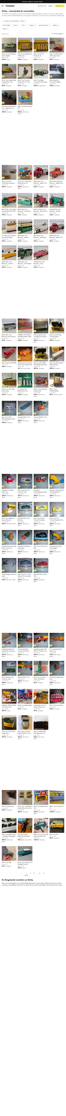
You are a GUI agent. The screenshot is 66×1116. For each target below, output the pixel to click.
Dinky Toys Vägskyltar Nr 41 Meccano (25, 54)
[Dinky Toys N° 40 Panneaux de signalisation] (41, 45)
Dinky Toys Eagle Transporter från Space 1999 (40, 81)
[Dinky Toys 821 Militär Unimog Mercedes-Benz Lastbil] (41, 354)
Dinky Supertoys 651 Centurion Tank (24, 491)
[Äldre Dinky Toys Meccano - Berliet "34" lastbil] (41, 172)
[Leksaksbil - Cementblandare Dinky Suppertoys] (41, 481)
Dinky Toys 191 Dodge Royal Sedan (8, 390)
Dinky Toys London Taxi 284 (40, 547)
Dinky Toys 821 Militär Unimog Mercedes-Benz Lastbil (41, 364)
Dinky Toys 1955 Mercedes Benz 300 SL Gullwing (8, 418)
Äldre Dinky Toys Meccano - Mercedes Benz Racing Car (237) (40, 236)
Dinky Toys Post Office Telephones (8, 732)
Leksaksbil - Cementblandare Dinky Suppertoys (40, 491)
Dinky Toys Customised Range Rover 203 (24, 182)
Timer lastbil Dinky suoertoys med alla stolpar (23, 650)
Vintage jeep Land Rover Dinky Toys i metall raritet (25, 363)
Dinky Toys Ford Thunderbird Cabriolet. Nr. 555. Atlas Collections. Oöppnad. (8, 182)
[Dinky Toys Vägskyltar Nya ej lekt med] (9, 509)
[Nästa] (43, 873)
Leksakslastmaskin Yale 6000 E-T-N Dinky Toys (40, 650)
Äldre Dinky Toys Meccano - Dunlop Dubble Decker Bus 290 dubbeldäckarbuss (24, 236)
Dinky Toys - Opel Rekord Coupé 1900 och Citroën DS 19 (25, 807)
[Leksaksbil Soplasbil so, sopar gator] (25, 537)
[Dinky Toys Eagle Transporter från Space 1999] (41, 71)
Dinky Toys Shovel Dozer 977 (25, 107)
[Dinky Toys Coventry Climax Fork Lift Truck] (25, 71)
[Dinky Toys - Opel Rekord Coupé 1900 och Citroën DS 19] (25, 797)
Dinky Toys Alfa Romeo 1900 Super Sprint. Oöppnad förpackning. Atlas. (56, 55)
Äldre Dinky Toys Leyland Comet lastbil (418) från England (9, 210)
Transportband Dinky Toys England (56, 547)
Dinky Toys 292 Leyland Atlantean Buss (56, 363)
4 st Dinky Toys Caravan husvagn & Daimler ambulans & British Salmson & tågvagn (9, 236)
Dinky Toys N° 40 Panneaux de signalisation (39, 55)
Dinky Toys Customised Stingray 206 (40, 390)
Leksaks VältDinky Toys (40, 417)
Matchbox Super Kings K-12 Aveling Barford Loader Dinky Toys (57, 491)
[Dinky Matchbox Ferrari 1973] (41, 565)
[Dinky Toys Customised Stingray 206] (41, 380)
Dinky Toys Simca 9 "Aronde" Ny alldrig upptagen (39, 519)
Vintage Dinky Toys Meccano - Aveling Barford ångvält (55, 210)
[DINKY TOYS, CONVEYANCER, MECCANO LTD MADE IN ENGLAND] (57, 380)
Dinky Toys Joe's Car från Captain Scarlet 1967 (41, 835)
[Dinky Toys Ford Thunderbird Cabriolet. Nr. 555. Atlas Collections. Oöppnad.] (9, 172)
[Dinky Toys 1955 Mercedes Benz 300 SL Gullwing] (9, 408)
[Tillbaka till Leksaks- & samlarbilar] (2, 21)
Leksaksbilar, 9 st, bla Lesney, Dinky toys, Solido (40, 706)
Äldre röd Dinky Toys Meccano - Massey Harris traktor (41, 210)
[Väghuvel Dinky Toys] (25, 668)
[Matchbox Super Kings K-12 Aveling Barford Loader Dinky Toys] (57, 481)
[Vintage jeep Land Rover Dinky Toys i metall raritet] (25, 354)
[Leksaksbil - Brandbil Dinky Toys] (9, 481)
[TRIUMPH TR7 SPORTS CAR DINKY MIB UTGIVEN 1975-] (25, 326)
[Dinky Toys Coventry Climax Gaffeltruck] (41, 668)
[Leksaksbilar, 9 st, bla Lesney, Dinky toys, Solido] (41, 696)
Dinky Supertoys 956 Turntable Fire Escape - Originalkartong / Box (40, 336)
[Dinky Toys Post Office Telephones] (9, 722)
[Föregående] (22, 873)
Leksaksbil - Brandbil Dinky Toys (7, 491)
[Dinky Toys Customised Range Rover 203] (25, 172)
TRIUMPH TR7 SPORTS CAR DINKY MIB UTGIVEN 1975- (25, 336)
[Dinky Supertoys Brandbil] (9, 354)
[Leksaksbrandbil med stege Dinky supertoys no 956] (9, 640)
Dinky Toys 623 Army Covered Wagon (55, 335)
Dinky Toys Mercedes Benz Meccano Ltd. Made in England (40, 732)
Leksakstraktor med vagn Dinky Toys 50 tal (9, 547)
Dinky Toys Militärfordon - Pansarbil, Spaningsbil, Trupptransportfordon (9, 835)
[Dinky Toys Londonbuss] (57, 696)
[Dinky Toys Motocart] (9, 797)
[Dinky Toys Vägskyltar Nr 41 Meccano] (25, 45)
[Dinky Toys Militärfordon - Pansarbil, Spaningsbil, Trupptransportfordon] (9, 825)
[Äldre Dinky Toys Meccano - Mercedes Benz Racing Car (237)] (41, 226)
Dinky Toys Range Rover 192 (41, 807)
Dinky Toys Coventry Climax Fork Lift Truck (24, 81)
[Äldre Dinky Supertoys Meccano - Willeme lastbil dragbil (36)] (57, 172)
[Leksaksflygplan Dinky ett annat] (9, 565)
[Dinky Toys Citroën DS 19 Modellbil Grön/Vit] (25, 853)
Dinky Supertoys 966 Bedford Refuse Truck (24, 732)
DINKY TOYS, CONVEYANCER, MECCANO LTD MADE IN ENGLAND (56, 390)
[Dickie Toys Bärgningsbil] (25, 696)
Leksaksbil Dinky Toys (24, 417)
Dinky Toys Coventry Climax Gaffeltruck (40, 678)
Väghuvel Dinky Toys (24, 677)
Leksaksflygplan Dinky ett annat (9, 575)
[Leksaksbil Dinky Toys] (25, 408)
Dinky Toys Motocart (8, 806)
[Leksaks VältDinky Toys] (41, 408)
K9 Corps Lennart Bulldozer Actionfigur (24, 835)
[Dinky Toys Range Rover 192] (41, 797)
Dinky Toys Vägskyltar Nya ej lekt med (8, 519)
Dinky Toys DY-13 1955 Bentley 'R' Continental (24, 575)
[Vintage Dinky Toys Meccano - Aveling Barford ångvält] (57, 200)
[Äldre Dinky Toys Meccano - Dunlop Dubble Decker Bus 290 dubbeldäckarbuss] (25, 226)
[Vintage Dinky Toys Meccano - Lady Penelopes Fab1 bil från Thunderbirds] (41, 252)
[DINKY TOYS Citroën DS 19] (57, 797)
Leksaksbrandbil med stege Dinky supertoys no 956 (8, 650)
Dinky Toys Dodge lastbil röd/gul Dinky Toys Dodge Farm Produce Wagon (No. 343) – (9, 81)
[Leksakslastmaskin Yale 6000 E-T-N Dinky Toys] (41, 640)
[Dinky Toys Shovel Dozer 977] (25, 97)
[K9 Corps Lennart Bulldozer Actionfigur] (25, 825)
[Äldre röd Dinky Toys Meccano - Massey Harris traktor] (41, 200)
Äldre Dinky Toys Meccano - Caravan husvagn (7, 262)
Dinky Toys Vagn (6, 862)
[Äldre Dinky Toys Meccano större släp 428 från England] (9, 326)
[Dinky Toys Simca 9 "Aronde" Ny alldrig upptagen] (41, 509)
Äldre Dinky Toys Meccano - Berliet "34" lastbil (40, 182)
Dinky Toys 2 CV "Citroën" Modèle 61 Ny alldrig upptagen (56, 519)
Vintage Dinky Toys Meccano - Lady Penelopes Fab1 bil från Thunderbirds (40, 262)
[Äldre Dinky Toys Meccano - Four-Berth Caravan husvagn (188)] (25, 200)
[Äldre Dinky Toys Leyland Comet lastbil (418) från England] (9, 200)
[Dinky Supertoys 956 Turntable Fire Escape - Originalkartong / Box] (41, 326)
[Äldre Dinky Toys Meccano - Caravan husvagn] (9, 252)
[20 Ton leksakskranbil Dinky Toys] (57, 640)
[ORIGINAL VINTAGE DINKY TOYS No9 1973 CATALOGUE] (9, 696)
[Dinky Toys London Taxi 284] (41, 537)
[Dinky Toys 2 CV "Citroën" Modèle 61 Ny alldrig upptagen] (57, 509)
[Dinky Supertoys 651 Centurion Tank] (25, 481)
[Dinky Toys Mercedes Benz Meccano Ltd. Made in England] (41, 722)
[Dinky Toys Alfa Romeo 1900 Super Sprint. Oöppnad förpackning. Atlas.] (57, 45)
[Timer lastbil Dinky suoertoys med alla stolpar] (25, 640)
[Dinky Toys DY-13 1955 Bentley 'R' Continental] (25, 565)
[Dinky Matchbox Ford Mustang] (25, 509)
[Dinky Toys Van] (57, 825)
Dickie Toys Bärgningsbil (25, 705)
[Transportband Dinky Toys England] (57, 537)
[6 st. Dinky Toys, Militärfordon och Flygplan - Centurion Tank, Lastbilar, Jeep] (25, 380)
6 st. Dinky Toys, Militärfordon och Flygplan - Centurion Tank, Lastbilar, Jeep (24, 390)
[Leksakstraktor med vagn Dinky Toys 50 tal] (9, 537)
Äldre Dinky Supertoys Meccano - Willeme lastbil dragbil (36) (57, 182)
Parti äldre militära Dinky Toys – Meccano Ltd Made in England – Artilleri (9, 107)
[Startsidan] (9, 5)
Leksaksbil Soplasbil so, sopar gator (24, 547)
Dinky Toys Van (54, 834)
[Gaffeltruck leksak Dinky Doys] (57, 668)
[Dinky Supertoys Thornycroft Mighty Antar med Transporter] (57, 71)
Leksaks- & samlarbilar (11, 21)
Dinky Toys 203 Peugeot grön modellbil (9, 54)
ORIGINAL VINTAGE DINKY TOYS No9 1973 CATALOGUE (9, 706)
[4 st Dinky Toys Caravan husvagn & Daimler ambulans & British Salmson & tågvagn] (9, 226)
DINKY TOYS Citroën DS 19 (56, 807)
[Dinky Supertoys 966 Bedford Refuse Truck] (25, 722)
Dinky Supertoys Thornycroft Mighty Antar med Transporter (56, 81)
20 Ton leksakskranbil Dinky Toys (56, 650)
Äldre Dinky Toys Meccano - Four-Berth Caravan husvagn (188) (24, 210)
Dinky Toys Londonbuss (56, 705)
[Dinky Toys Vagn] (9, 853)
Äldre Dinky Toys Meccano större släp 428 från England (9, 336)
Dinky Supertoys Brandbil (9, 363)
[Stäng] (64, 2)
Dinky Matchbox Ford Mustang (24, 519)
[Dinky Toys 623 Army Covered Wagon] (57, 326)
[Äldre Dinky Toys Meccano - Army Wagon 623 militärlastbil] (25, 252)
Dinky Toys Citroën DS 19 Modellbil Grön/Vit (25, 863)
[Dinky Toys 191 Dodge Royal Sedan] (9, 380)
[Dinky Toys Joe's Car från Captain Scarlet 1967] (41, 825)
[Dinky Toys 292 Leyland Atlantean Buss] (57, 354)
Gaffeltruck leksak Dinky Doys (56, 678)
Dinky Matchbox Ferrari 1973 (40, 575)
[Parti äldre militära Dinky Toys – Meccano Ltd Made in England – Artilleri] (9, 97)
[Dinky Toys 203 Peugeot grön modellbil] (9, 45)
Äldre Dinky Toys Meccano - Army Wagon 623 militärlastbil (24, 262)
